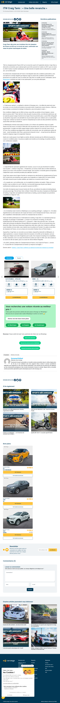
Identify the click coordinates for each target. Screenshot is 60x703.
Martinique (6, 446)
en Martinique (12, 325)
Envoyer (30, 589)
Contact (46, 662)
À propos (6, 355)
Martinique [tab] (9, 258)
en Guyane (25, 325)
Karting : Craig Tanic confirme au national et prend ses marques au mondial (32, 247)
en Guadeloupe (39, 325)
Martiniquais (6, 79)
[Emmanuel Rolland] (7, 361)
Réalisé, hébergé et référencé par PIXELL (49, 701)
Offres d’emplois (34, 678)
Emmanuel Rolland (17, 358)
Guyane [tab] (19, 258)
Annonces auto (21, 2)
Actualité (33, 662)
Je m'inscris (52, 550)
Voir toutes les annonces (18, 475)
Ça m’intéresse (17, 297)
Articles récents (15, 355)
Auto (32, 664)
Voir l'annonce (18, 472)
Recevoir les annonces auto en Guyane (30, 348)
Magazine (44, 2)
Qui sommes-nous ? (49, 664)
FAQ (46, 668)
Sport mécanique (25, 11)
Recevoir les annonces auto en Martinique (30, 343)
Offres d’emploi (54, 2)
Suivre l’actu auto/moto (30, 337)
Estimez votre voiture (33, 2)
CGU (46, 672)
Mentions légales (48, 670)
